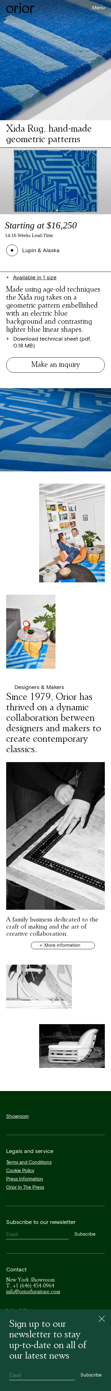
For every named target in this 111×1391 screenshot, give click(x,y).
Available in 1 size (34, 277)
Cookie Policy (20, 1171)
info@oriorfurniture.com (33, 1291)
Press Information (24, 1179)
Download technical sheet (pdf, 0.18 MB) (52, 343)
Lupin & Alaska (41, 250)
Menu (98, 8)
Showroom (17, 1116)
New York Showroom (30, 1280)
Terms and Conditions (28, 1162)
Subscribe (85, 1234)
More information (61, 945)
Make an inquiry (55, 364)
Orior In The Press (25, 1187)
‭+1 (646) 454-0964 (30, 1285)
